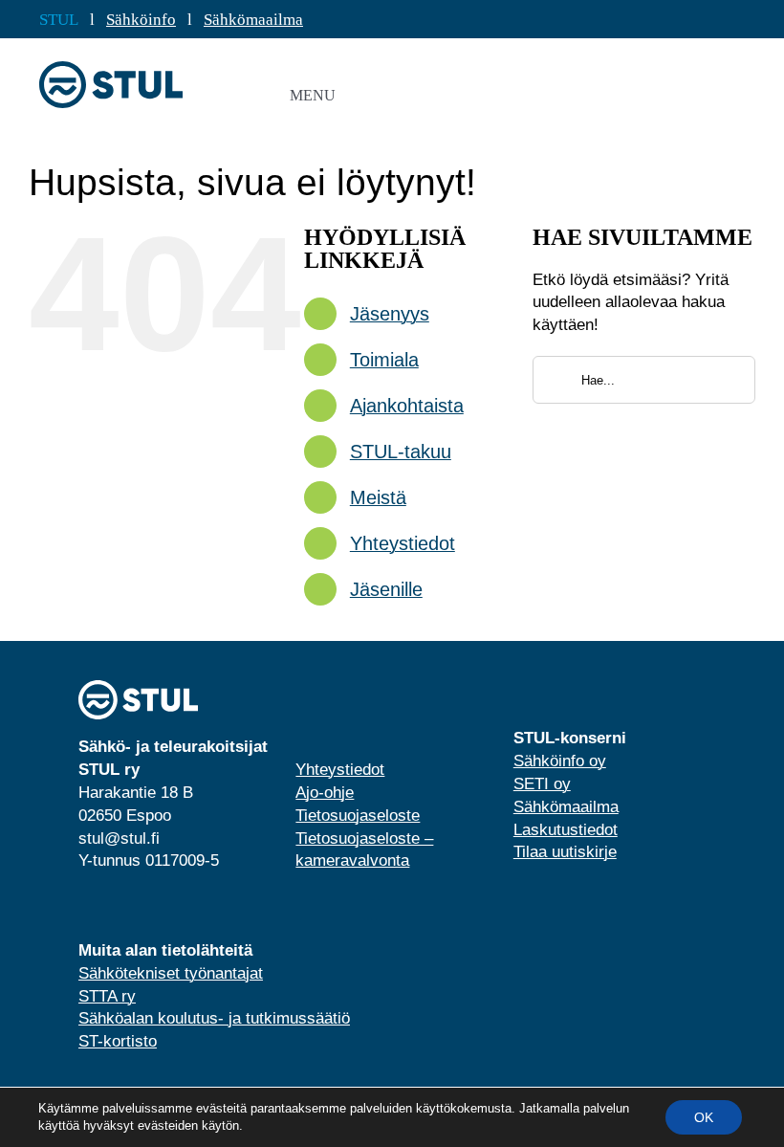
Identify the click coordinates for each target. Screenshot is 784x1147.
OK (703, 1117)
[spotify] (176, 906)
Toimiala (384, 359)
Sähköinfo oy (559, 761)
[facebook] (114, 906)
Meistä (378, 497)
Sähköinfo (141, 20)
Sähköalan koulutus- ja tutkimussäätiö (214, 1018)
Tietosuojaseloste (357, 815)
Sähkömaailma (253, 20)
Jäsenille (386, 589)
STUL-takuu (400, 451)
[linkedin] (84, 906)
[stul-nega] (138, 688)
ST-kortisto (117, 1041)
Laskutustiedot (565, 830)
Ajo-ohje (324, 792)
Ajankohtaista (407, 405)
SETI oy (542, 784)
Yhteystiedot (402, 543)
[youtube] (145, 906)
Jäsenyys (389, 313)
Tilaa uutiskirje (565, 852)
